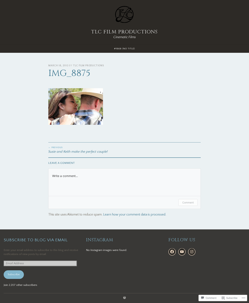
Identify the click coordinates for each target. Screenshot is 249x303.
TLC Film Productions (124, 31)
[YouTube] (182, 252)
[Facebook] (172, 252)
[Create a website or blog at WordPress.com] (124, 298)
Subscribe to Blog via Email (36, 240)
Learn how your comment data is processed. (134, 214)
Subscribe (14, 274)
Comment (188, 202)
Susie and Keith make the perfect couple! (78, 150)
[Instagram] (191, 252)
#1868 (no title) (124, 48)
